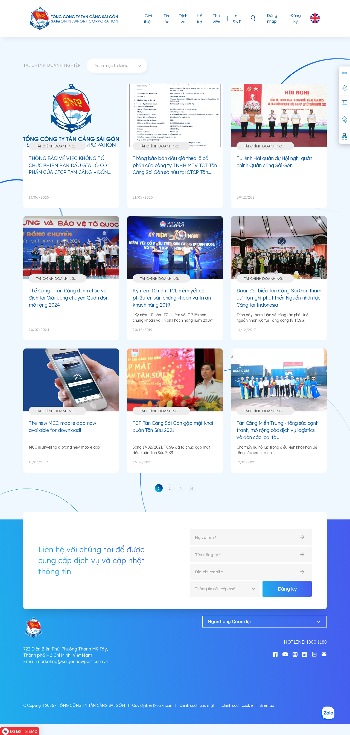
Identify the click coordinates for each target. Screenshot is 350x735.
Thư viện (216, 18)
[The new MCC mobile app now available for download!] (71, 379)
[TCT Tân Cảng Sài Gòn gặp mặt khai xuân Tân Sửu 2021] (175, 379)
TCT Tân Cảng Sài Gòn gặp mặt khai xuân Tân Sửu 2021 (173, 426)
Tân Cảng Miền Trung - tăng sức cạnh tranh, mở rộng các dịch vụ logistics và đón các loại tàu (277, 430)
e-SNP (237, 18)
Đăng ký (295, 18)
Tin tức (166, 18)
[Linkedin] (304, 654)
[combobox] (117, 66)
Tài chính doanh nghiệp (59, 146)
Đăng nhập (272, 18)
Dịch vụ (183, 18)
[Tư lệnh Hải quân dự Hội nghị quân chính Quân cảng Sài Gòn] (279, 115)
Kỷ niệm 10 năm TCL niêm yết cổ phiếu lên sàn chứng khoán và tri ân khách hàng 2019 (172, 297)
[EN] (315, 18)
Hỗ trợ (199, 18)
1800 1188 (316, 642)
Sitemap (267, 705)
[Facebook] (275, 654)
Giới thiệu (148, 18)
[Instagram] (295, 654)
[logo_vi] (74, 18)
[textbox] (117, 65)
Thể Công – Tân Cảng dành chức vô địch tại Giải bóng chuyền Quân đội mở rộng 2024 (68, 297)
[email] (324, 654)
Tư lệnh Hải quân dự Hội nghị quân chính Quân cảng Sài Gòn (274, 162)
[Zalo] (314, 654)
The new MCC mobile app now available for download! (62, 426)
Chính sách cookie (237, 705)
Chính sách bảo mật (196, 705)
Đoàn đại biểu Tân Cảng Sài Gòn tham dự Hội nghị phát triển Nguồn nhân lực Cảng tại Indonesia (279, 297)
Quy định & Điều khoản (152, 705)
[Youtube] (285, 654)
